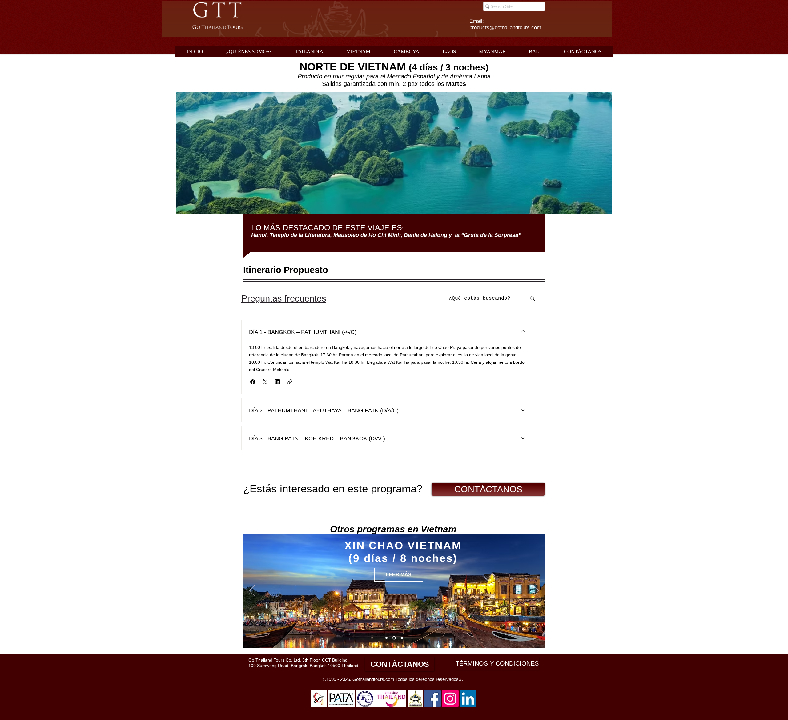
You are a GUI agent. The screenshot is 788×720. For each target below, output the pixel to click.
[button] (252, 382)
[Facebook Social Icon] (432, 698)
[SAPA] (386, 638)
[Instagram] (450, 698)
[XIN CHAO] (393, 638)
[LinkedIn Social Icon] (468, 698)
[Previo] (252, 591)
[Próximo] (536, 591)
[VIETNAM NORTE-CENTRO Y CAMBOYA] (401, 638)
